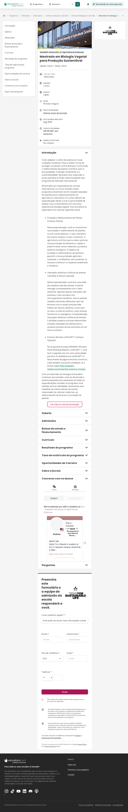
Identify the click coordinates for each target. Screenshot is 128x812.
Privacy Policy (81, 744)
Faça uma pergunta (14, 91)
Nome (45, 634)
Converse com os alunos (16, 85)
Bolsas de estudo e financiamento (13, 45)
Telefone (47, 672)
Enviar (65, 692)
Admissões (10, 37)
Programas (37, 4)
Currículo (9, 52)
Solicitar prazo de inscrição (55, 113)
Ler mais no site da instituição (64, 404)
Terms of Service (50, 746)
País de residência (51, 653)
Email (70, 653)
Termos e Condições (86, 805)
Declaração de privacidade (51, 738)
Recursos (56, 4)
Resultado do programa (16, 58)
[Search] (77, 4)
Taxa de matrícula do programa (14, 66)
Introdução (10, 25)
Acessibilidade (118, 805)
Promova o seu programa (78, 769)
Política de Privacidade (103, 805)
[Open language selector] (88, 4)
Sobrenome (73, 634)
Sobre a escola (11, 79)
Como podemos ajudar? (53, 615)
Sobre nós (72, 764)
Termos (78, 735)
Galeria (8, 31)
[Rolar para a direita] (122, 15)
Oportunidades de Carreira (17, 73)
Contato (71, 774)
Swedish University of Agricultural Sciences (62, 52)
